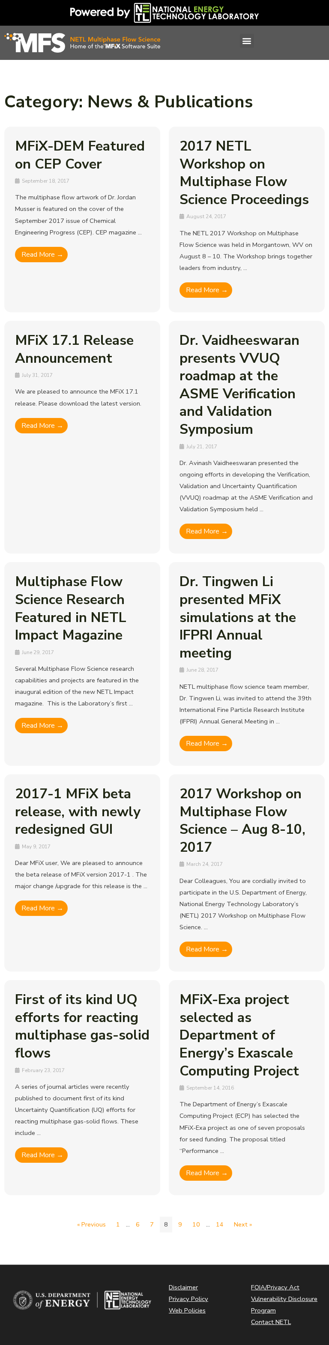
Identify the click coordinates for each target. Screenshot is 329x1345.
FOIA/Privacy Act (275, 1287)
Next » (243, 1224)
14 (220, 1224)
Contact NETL (271, 1322)
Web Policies (187, 1310)
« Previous (91, 1224)
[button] (247, 41)
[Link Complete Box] (82, 219)
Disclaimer (183, 1287)
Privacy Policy (188, 1299)
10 (196, 1224)
